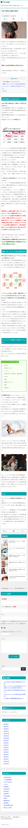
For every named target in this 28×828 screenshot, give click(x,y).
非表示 (15, 78)
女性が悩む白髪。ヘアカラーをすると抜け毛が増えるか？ (8, 588)
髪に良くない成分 (8, 807)
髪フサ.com (5, 2)
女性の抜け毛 (13, 16)
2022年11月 (6, 735)
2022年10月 (6, 738)
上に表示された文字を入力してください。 (12, 631)
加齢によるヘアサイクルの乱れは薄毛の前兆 (13, 84)
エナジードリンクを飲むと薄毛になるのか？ (17, 549)
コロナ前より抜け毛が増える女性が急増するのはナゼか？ (17, 577)
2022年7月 (6, 745)
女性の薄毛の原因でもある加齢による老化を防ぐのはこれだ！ (17, 570)
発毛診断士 (6, 802)
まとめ (4, 90)
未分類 (5, 798)
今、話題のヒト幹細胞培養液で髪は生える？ (14, 698)
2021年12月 (6, 761)
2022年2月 (6, 756)
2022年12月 (6, 733)
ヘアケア (6, 784)
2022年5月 (6, 749)
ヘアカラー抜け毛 (8, 782)
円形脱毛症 (6, 786)
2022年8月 (6, 742)
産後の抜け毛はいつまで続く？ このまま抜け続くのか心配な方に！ (17, 556)
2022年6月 (6, 747)
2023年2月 (6, 728)
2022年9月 (6, 740)
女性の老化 (6, 791)
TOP (6, 817)
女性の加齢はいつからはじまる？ (11, 81)
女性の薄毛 (6, 793)
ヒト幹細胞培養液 (5, 16)
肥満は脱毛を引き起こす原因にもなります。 (17, 563)
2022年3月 (6, 754)
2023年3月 (6, 726)
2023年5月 (6, 724)
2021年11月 (6, 763)
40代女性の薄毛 (7, 777)
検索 (3, 666)
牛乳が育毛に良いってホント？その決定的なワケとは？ (17, 542)
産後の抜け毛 (7, 800)
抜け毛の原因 (7, 795)
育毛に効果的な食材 (8, 805)
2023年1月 (6, 731)
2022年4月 (6, 752)
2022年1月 (6, 759)
